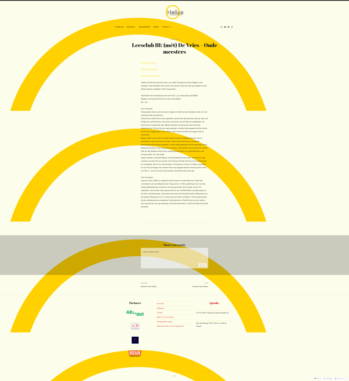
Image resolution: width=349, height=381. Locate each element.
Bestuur (130, 27)
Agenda (214, 303)
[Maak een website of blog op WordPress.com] (174, 376)
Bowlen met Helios (149, 285)
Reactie (202, 265)
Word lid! (119, 27)
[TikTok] (232, 27)
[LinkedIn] (228, 27)
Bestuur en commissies (165, 317)
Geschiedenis (144, 27)
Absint (156, 27)
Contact (165, 27)
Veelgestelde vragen (164, 322)
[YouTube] (224, 27)
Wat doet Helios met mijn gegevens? (170, 326)
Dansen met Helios (200, 285)
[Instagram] (221, 27)
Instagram (160, 308)
